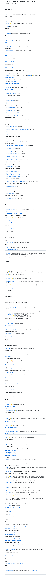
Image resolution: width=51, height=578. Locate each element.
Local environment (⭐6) (10, 333)
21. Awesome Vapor (9, 336)
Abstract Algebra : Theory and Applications (13, 119)
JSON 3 (7, 26)
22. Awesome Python (10, 343)
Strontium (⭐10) (8, 459)
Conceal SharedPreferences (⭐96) (11, 410)
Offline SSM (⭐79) (9, 334)
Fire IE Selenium (8, 492)
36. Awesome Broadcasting (11, 528)
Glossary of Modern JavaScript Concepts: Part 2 (13, 546)
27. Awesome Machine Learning (12, 389)
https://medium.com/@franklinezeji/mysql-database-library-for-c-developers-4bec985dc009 (22, 526)
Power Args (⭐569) (9, 284)
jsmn (7, 21)
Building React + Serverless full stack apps (12, 329)
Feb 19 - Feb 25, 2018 (11, 577)
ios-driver (7, 469)
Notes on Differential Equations (12, 171)
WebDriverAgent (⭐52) (10, 471)
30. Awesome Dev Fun (10, 421)
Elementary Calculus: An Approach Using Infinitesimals (15, 145)
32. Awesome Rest (9, 433)
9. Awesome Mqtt (9, 202)
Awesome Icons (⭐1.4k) (10, 372)
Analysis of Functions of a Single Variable (13, 153)
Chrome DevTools (9, 553)
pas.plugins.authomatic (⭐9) (10, 50)
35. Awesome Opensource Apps (12, 507)
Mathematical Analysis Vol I (11, 148)
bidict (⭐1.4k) (8, 348)
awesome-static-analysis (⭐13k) (11, 307)
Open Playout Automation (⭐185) (11, 532)
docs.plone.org (8, 53)
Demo (9, 514)
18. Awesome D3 (9, 294)
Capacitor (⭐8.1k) (9, 418)
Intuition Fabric (8, 253)
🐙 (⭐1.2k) (16, 217)
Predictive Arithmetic (10, 100)
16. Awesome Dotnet (10, 266)
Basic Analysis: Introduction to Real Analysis (14, 146)
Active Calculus (9, 162)
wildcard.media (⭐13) (9, 46)
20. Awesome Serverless (10, 325)
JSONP (7, 18)
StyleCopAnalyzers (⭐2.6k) (12, 316)
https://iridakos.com (15, 81)
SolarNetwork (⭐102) (9, 404)
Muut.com (7, 263)
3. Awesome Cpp (9, 55)
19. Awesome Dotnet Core (11, 300)
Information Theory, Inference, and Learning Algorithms (15, 189)
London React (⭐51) (11, 516)
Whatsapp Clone (10, 511)
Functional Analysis (10, 166)
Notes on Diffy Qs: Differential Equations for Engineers (15, 176)
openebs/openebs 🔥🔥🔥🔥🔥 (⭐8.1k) (12, 361)
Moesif (7, 448)
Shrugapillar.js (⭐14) (9, 425)
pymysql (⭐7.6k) (10, 354)
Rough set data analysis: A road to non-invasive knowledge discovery (17, 181)
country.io (7, 14)
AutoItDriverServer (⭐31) (10, 480)
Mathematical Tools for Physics (12, 198)
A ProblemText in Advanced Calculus (12, 156)
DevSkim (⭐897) (10, 313)
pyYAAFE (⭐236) (9, 220)
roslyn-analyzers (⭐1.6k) (11, 315)
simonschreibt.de (9, 387)
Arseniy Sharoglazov (22, 563)
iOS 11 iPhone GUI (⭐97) (10, 226)
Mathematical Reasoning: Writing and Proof (13, 103)
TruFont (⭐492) (8, 375)
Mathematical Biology (10, 193)
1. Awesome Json (9, 7)
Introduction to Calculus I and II (12, 161)
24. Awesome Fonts (9, 364)
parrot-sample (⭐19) (9, 211)
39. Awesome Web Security (11, 555)
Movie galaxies (8, 87)
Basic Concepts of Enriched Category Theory (14, 112)
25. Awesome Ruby (9, 377)
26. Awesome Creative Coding (12, 383)
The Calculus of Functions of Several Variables (14, 154)
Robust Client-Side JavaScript (10, 549)
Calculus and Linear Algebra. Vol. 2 (12, 159)
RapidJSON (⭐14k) (9, 23)
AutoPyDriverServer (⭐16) (10, 482)
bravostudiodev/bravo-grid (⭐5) (11, 462)
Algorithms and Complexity (11, 186)
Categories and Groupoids (11, 110)
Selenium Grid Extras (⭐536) (10, 495)
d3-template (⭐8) (9, 298)
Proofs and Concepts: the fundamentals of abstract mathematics (17, 102)
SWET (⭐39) (8, 487)
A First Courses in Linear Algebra (12, 126)
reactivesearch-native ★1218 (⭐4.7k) (12, 431)
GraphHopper (8, 75)
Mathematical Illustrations (11, 138)
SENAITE (7, 65)
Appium (7, 467)
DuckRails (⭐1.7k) (9, 441)
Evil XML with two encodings (10, 563)
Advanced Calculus (10, 151)
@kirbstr (30, 559)
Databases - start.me (9, 570)
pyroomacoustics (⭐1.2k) (10, 217)
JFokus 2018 (8, 247)
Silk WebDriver (8, 490)
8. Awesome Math (9, 89)
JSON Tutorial (8, 33)
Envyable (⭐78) (8, 381)
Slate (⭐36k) (8, 444)
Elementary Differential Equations (12, 173)
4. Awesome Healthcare (10, 61)
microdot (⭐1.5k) (9, 304)
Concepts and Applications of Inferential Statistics (15, 179)
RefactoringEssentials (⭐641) (12, 314)
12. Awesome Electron (10, 228)
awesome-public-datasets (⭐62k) (16, 538)
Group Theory (9, 122)
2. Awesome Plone (9, 42)
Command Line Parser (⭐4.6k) (11, 275)
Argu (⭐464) (8, 270)
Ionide (14, 452)
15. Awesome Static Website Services (13, 259)
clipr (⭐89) (8, 271)
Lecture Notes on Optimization (12, 188)
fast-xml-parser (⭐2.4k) (10, 40)
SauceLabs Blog (8, 505)
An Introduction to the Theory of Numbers (13, 115)
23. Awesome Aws (9, 356)
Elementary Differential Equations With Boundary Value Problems (17, 174)
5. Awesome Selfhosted (10, 67)
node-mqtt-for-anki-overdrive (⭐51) (12, 209)
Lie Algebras (9, 134)
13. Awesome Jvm (9, 234)
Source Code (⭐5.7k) (31, 75)
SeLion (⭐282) (8, 498)
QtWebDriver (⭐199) (9, 479)
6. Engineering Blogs (10, 77)
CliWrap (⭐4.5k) (9, 274)
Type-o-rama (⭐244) (9, 37)
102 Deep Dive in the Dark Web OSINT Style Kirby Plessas (15, 559)
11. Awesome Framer (10, 222)
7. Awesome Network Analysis (12, 83)
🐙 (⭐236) (13, 220)
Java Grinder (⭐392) (9, 242)
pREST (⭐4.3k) (8, 437)
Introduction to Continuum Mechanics (13, 196)
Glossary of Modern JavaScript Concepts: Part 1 (13, 544)
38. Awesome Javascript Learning (13, 540)
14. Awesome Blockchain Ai (11, 249)
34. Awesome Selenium (10, 455)
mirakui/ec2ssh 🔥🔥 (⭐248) (10, 360)
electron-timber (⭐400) (10, 232)
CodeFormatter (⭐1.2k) (11, 311)
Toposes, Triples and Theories (11, 107)
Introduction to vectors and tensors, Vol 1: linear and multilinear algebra (18, 129)
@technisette (35, 570)
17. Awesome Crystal (10, 288)
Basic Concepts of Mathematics (12, 93)
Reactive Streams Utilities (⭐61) (11, 238)
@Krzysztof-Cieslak (9, 452)
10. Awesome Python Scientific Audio (13, 213)
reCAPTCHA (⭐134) (9, 323)
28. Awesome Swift (9, 396)
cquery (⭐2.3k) (8, 59)
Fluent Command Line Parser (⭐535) (12, 281)
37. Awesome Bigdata (10, 534)
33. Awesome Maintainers (11, 450)
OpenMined (8, 256)
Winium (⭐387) (8, 476)
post (18, 453)
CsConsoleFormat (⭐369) (10, 278)
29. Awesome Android (10, 406)
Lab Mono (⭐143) (9, 368)
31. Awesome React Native (11, 427)
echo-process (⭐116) (9, 320)
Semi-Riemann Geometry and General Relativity (14, 141)
